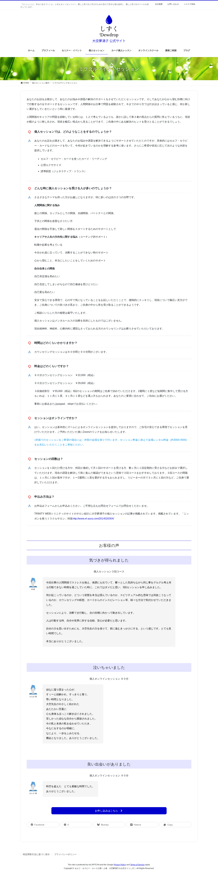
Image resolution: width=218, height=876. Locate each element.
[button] (109, 810)
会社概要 (159, 4)
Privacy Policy (120, 865)
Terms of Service (137, 865)
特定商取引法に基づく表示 (36, 854)
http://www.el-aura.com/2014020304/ (93, 518)
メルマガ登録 (189, 4)
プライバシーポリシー (65, 854)
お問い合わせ (173, 4)
